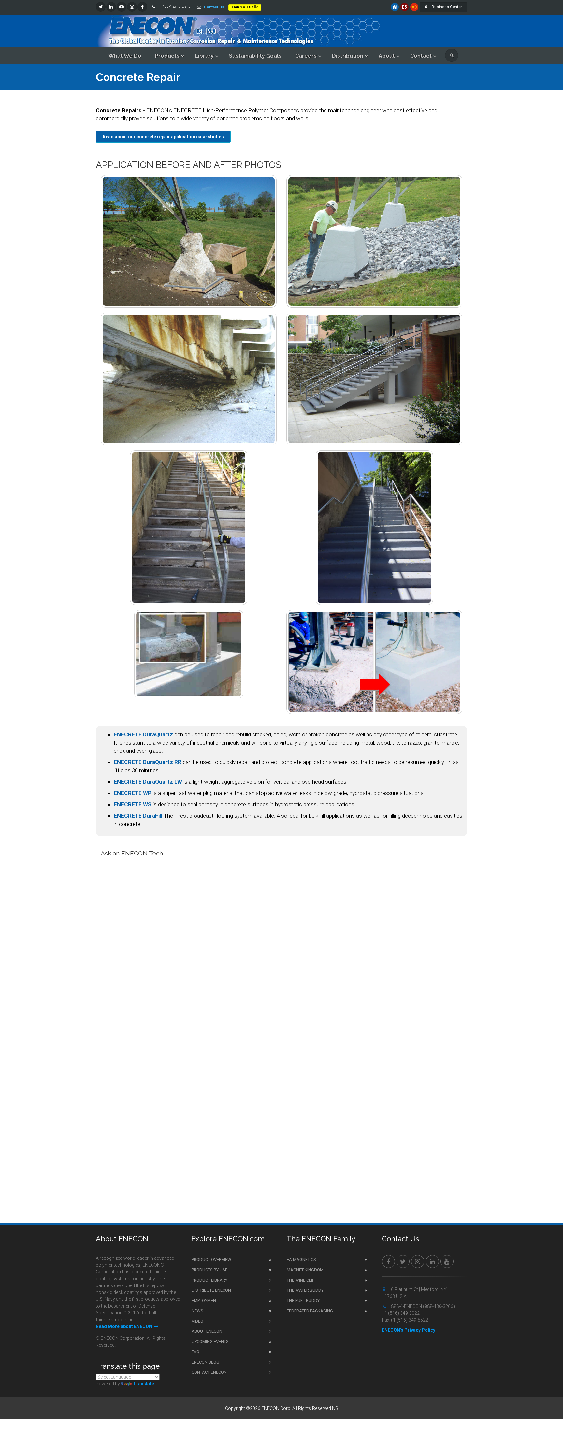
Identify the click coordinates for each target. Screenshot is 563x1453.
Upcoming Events (210, 1341)
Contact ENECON (209, 1372)
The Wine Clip (300, 1280)
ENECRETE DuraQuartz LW (148, 781)
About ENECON (207, 1331)
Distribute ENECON (211, 1290)
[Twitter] (101, 7)
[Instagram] (132, 7)
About (387, 56)
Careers (306, 56)
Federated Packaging (310, 1310)
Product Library (209, 1280)
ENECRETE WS (133, 804)
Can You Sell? (245, 7)
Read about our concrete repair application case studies (163, 136)
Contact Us (214, 7)
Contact (421, 56)
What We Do (124, 56)
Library (204, 56)
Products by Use (209, 1269)
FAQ (195, 1351)
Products (167, 56)
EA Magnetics (301, 1259)
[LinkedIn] (111, 7)
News (197, 1310)
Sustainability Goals (255, 56)
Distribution (347, 56)
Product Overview (211, 1259)
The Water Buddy (305, 1290)
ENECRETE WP (133, 793)
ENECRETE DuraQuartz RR (147, 762)
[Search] (451, 55)
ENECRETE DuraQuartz (143, 734)
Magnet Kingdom (305, 1269)
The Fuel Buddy (303, 1300)
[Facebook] (142, 7)
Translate (143, 1383)
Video (197, 1321)
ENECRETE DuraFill (138, 816)
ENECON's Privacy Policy (408, 1330)
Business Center (446, 7)
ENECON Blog (205, 1362)
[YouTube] (121, 7)
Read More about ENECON (124, 1326)
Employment (205, 1300)
